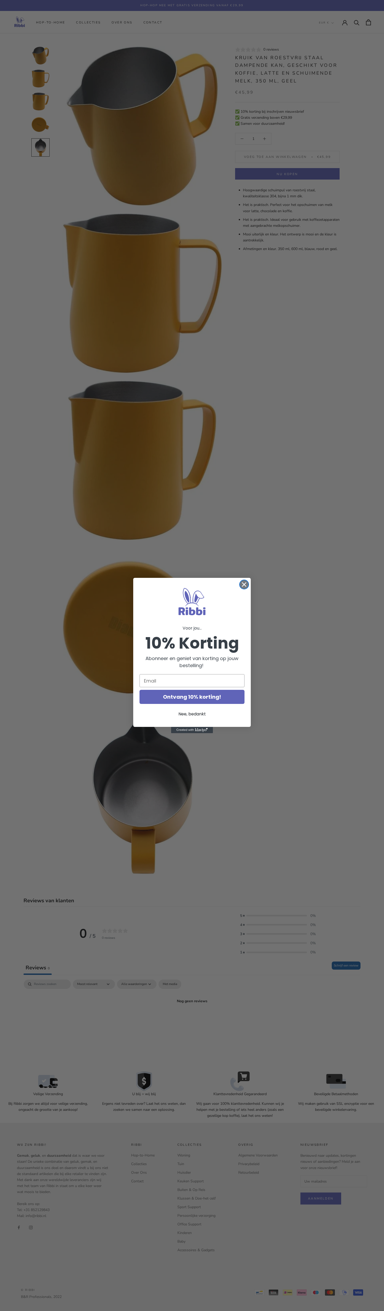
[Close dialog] (244, 584)
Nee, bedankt (192, 714)
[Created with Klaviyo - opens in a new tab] (192, 730)
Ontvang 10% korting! (192, 697)
